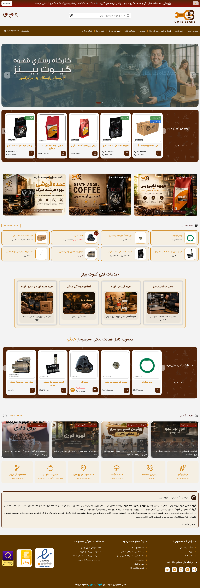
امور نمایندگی (114, 31)
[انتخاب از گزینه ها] (158, 153)
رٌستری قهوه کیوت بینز (160, 31)
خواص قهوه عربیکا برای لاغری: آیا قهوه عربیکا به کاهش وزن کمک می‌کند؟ (26, 453)
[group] (175, 439)
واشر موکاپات (177, 235)
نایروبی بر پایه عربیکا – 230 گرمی (84, 145)
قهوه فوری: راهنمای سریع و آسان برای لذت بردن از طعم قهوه (75, 453)
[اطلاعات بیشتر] (32, 390)
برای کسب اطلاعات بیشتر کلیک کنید (176, 212)
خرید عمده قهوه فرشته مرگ (147, 145)
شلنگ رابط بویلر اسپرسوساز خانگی (19, 251)
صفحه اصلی (192, 31)
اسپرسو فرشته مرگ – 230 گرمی (116, 145)
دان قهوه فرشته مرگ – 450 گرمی (20, 145)
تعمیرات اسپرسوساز (163, 287)
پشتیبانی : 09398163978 (17, 31)
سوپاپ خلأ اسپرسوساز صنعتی (120, 235)
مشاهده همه (181, 145)
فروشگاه (179, 31)
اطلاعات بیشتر (106, 75)
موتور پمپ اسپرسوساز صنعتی (71, 251)
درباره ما (100, 31)
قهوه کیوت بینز (95, 584)
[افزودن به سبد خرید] (95, 153)
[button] (193, 75)
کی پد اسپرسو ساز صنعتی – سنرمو (53, 384)
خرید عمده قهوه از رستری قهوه (37, 287)
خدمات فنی (130, 31)
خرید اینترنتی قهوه (121, 287)
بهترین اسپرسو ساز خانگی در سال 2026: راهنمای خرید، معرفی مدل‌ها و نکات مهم (125, 453)
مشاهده (6, 3)
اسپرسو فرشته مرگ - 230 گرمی (120, 251)
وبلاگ (142, 31)
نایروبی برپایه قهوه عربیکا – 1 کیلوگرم (52, 147)
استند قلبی (78, 235)
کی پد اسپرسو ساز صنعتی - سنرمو (168, 251)
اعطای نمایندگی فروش (79, 287)
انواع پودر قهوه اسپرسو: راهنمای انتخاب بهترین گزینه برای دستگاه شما (176, 453)
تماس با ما (87, 31)
